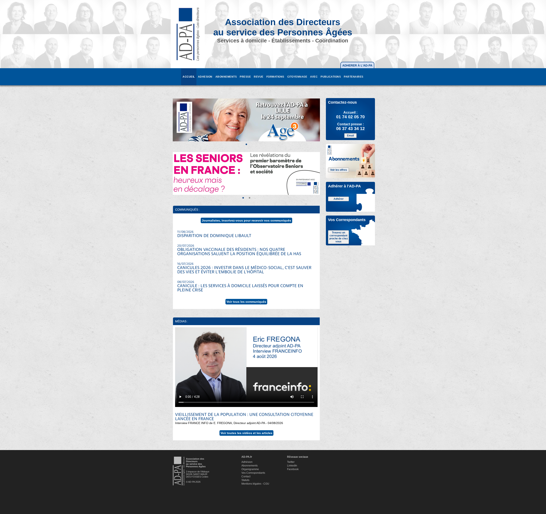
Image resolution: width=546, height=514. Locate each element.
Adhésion (247, 461)
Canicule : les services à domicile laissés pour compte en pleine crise (240, 286)
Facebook (293, 469)
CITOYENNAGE (297, 76)
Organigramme (250, 469)
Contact (245, 476)
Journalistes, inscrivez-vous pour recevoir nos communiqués (246, 220)
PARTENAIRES (353, 76)
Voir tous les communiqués (246, 301)
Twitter (291, 461)
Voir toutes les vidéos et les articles (246, 433)
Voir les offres (338, 169)
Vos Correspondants (253, 472)
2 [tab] (249, 198)
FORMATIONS (275, 76)
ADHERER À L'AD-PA (357, 65)
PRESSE (245, 76)
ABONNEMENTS (226, 76)
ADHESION (205, 76)
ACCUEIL (189, 76)
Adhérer (339, 198)
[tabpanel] (246, 119)
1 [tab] (246, 144)
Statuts (245, 480)
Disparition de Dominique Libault (214, 234)
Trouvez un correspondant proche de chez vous (338, 237)
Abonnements (249, 465)
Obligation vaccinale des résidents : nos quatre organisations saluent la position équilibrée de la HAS (239, 250)
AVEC (314, 76)
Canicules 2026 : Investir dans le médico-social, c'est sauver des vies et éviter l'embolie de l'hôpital (244, 268)
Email (350, 135)
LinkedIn (292, 465)
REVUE (258, 76)
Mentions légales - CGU (255, 483)
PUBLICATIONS (331, 76)
